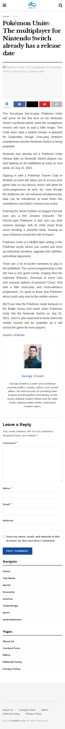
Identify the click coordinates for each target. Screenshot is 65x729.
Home (6, 16)
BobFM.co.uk (18, 720)
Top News (9, 578)
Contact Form (11, 648)
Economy (9, 592)
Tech (14, 16)
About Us (8, 641)
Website (8, 520)
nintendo (19, 335)
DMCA (6, 655)
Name (8, 488)
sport (6, 612)
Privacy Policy (11, 668)
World (6, 585)
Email (7, 504)
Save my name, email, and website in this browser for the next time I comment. (33, 538)
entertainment (12, 619)
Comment (10, 443)
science (8, 598)
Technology (10, 605)
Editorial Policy (12, 661)
